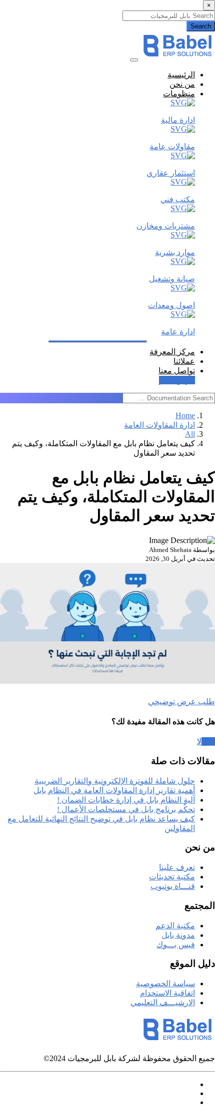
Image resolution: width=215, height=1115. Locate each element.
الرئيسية (181, 74)
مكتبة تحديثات (172, 876)
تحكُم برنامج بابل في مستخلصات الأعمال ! (126, 809)
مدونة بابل (178, 935)
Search (200, 26)
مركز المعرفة (172, 351)
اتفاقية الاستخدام (167, 993)
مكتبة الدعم (175, 925)
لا (199, 741)
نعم (208, 741)
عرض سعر (177, 380)
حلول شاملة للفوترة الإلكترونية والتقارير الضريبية (114, 781)
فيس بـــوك (175, 944)
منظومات (179, 93)
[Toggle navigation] (134, 59)
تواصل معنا (176, 370)
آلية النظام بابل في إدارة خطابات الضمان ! (126, 800)
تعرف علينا (177, 867)
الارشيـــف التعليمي (162, 1002)
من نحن (182, 84)
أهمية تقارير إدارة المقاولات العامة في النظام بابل (114, 790)
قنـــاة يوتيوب (172, 886)
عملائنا (184, 361)
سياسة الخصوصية (165, 983)
